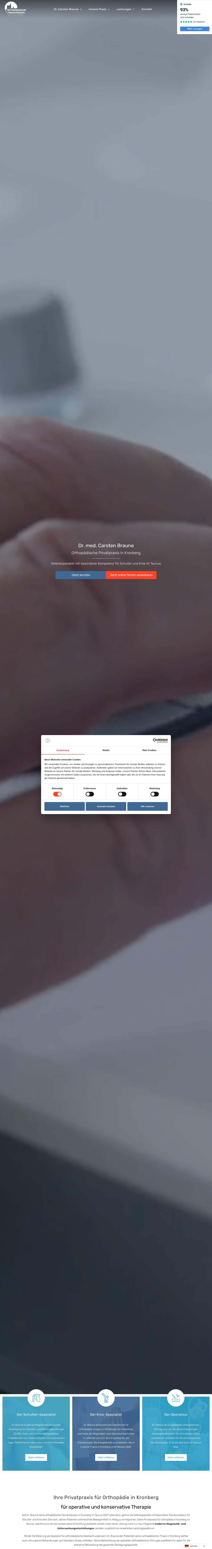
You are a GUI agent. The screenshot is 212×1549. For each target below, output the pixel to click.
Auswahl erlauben (106, 806)
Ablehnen (64, 806)
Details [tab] (106, 750)
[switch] (90, 794)
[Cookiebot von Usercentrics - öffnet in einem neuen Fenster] (155, 740)
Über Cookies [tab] (149, 750)
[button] (67, 9)
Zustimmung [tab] (62, 750)
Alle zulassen (147, 806)
